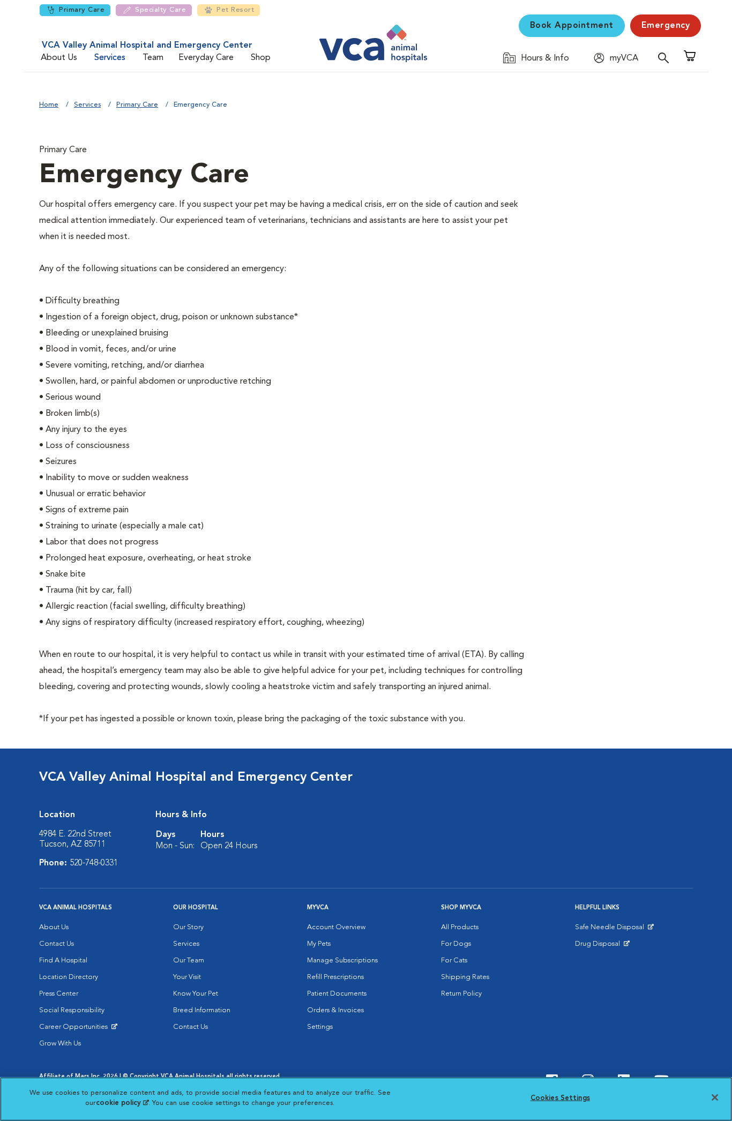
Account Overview (336, 927)
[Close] (715, 1097)
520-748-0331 (94, 863)
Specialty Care (160, 9)
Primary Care (81, 9)
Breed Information (201, 1010)
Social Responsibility (71, 1010)
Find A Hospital (63, 960)
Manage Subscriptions (342, 960)
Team (153, 58)
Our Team (188, 960)
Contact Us (56, 943)
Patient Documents (337, 993)
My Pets (319, 943)
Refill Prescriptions (335, 977)
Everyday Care (206, 58)
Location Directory (68, 977)
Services (109, 58)
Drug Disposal (602, 946)
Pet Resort (235, 9)
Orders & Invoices (335, 1010)
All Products (460, 927)
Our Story (188, 927)
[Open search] (666, 57)
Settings (320, 1026)
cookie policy (122, 1103)
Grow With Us (60, 1043)
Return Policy (461, 993)
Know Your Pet (195, 993)
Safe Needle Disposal (611, 930)
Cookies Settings (560, 1098)
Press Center (58, 993)
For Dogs (456, 943)
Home (48, 104)
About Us (59, 58)
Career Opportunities (75, 1029)
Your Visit (187, 977)
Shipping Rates (465, 977)
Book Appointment (572, 25)
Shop (261, 58)
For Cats (454, 960)
